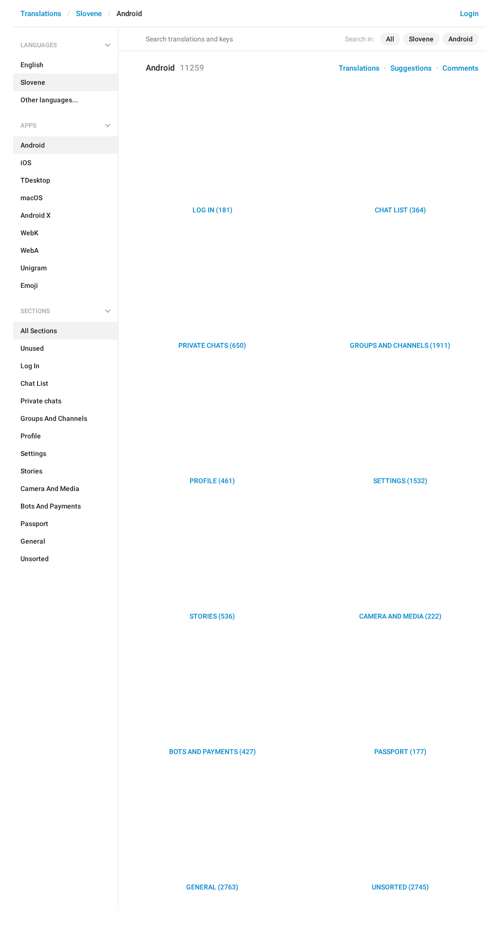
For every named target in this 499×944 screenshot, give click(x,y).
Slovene (89, 13)
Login (469, 13)
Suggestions (411, 68)
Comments (460, 68)
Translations (40, 13)
